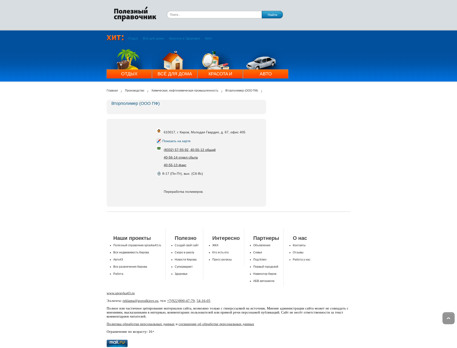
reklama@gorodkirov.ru (140, 301)
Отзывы (298, 252)
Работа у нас (301, 259)
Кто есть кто (220, 252)
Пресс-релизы (222, 259)
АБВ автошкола (263, 281)
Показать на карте (176, 141)
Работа (118, 274)
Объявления (261, 245)
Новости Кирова (186, 259)
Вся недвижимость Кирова (131, 252)
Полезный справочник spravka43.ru (137, 245)
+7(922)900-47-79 (181, 301)
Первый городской (265, 266)
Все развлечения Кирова (130, 266)
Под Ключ (259, 259)
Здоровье (181, 274)
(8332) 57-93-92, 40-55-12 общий (190, 150)
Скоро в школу (184, 252)
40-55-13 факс (175, 165)
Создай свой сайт (187, 245)
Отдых (133, 38)
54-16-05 (203, 301)
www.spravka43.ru (121, 293)
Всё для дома (153, 38)
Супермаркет (184, 266)
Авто (208, 38)
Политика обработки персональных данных (141, 324)
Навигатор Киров (264, 274)
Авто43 (118, 259)
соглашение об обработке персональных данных (216, 324)
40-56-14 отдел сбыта (181, 157)
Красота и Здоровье (184, 38)
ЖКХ (215, 245)
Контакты (299, 245)
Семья (257, 252)
